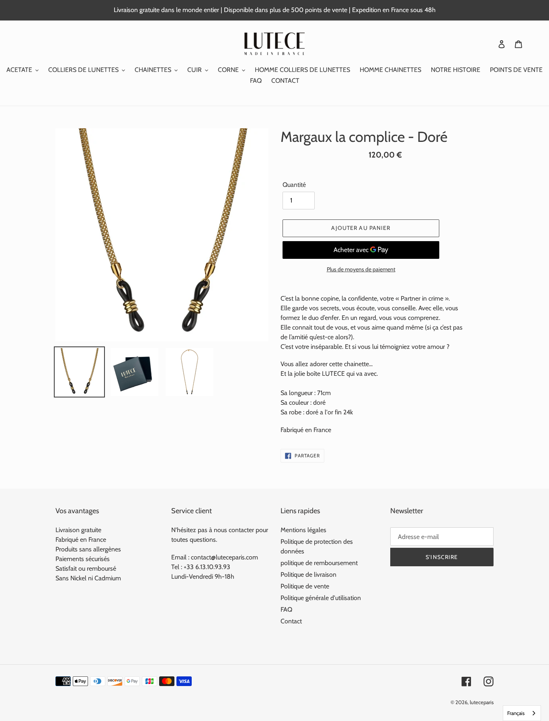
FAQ (286, 609)
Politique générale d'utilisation (321, 598)
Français (515, 713)
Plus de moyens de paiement (361, 269)
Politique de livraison (308, 574)
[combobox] (522, 713)
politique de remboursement (319, 563)
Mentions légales (303, 530)
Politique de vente (305, 586)
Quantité (294, 184)
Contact (291, 621)
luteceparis (482, 702)
